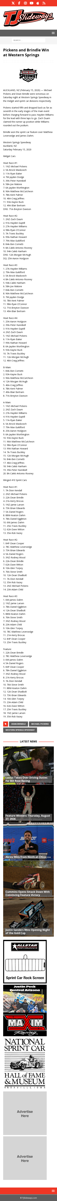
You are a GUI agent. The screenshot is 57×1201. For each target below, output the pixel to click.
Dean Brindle (18, 724)
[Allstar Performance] (25, 981)
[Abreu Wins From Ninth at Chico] (28, 841)
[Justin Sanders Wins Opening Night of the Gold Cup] (28, 918)
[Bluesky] (44, 3)
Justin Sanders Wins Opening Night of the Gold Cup (28, 931)
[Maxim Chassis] (25, 1034)
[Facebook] (19, 3)
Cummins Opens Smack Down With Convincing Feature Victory (28, 893)
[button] (52, 32)
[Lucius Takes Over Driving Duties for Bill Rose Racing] (28, 765)
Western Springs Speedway (20, 730)
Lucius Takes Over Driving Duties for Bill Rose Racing (26, 779)
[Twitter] (13, 3)
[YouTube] (31, 3)
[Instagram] (25, 3)
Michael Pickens (40, 724)
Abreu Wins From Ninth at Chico (26, 857)
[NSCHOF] (25, 1088)
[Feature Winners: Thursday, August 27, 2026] (28, 803)
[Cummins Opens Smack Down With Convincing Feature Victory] (28, 880)
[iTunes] (38, 3)
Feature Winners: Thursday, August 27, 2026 (28, 817)
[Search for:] (29, 40)
